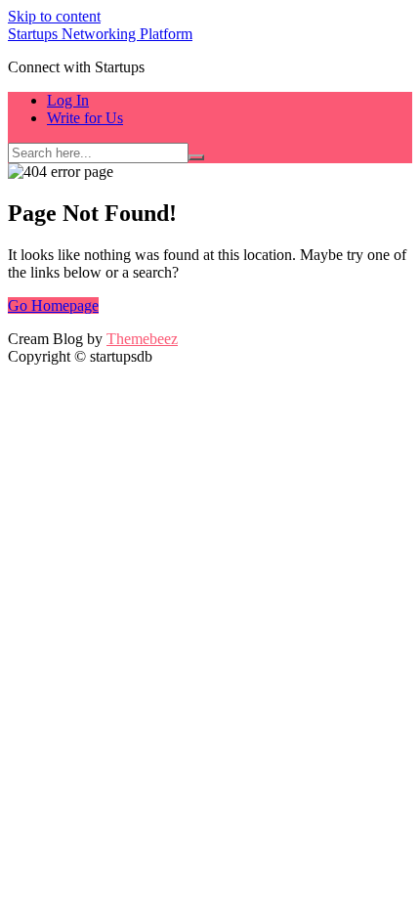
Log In (68, 100)
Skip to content (54, 16)
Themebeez (142, 338)
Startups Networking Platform (100, 33)
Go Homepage (53, 305)
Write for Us (85, 117)
